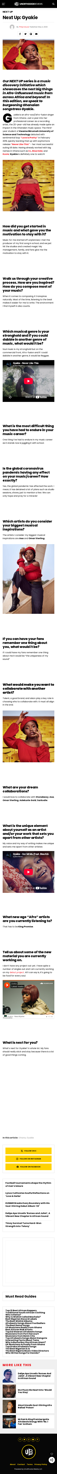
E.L (29, 150)
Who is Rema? (13, 1314)
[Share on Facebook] (20, 34)
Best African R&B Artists (18, 1329)
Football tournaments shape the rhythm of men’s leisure (28, 1184)
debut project (17, 972)
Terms (30, 1464)
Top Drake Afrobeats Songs (20, 1346)
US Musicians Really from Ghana (23, 1327)
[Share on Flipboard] (30, 34)
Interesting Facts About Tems (22, 1340)
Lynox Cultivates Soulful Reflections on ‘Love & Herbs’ (27, 1194)
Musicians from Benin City (20, 1335)
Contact (21, 1464)
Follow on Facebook (30, 1167)
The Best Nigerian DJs (17, 1348)
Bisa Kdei (37, 150)
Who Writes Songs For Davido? (22, 1352)
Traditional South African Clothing (25, 1312)
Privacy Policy (40, 1464)
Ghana (22, 1138)
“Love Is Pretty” (29, 137)
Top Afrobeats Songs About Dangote (26, 1338)
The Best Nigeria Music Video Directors (27, 1350)
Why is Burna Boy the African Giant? (25, 1342)
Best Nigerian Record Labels (21, 1318)
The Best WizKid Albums (18, 1321)
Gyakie (30, 1138)
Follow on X (30, 1151)
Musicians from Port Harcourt (22, 1333)
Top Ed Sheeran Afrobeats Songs (23, 1331)
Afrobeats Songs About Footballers (25, 1323)
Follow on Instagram (30, 1159)
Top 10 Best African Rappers (21, 1310)
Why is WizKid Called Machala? (23, 1316)
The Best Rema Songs (17, 1325)
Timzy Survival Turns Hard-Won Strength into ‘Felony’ (23, 1225)
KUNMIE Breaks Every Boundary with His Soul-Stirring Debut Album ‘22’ (27, 1205)
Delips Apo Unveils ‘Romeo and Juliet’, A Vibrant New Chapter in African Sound (27, 1215)
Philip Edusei (24, 27)
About (13, 1464)
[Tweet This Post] (25, 34)
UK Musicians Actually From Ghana (25, 1344)
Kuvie (6, 154)
